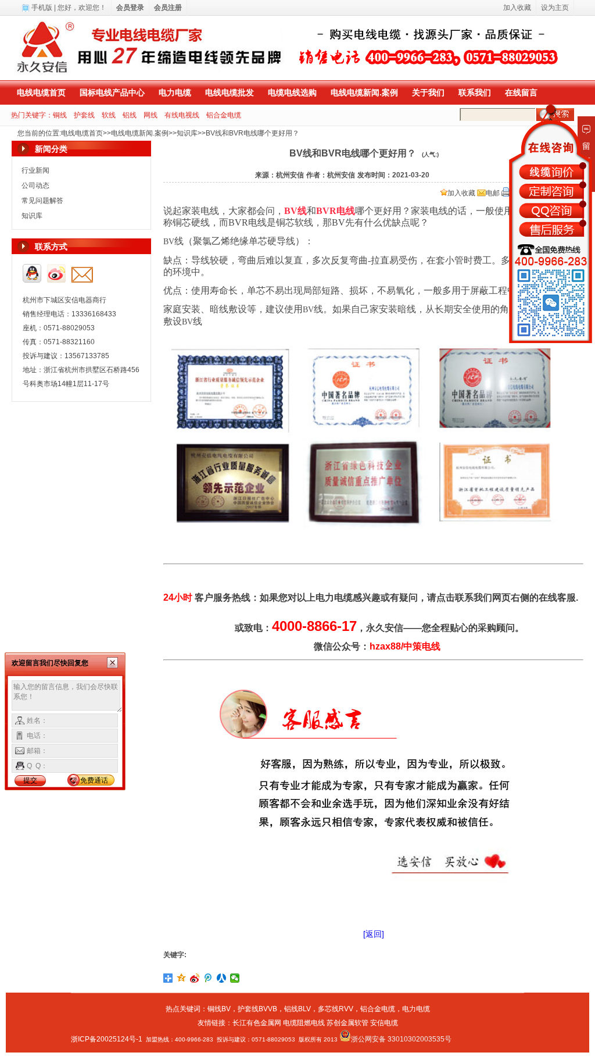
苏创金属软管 (347, 1023)
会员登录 (130, 7)
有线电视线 (181, 115)
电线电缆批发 (229, 92)
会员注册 (168, 7)
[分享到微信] (235, 978)
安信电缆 (384, 1023)
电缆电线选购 (292, 92)
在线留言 (521, 92)
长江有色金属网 (256, 1023)
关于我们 (428, 92)
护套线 (84, 115)
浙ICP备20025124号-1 (106, 1039)
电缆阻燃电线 (304, 1023)
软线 (109, 115)
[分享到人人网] (222, 978)
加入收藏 (461, 193)
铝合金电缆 (223, 115)
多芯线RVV (335, 1009)
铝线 (130, 115)
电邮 (493, 193)
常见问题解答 (42, 201)
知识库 (187, 133)
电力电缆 (175, 92)
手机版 (41, 7)
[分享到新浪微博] (195, 978)
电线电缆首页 (41, 92)
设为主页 (555, 7)
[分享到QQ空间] (182, 978)
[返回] (373, 934)
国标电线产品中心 (112, 92)
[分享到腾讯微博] (208, 978)
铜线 (60, 115)
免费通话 (94, 780)
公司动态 (35, 185)
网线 (150, 115)
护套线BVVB (257, 1009)
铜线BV (219, 1009)
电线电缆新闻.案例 (364, 92)
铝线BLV (297, 1009)
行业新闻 (35, 170)
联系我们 (474, 92)
